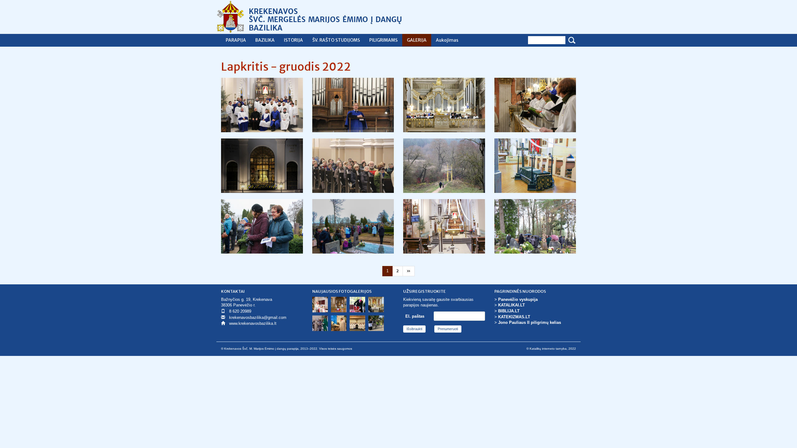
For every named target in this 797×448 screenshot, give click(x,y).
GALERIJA (417, 40)
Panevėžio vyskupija (518, 299)
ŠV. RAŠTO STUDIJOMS (336, 40)
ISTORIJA (293, 40)
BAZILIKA (265, 40)
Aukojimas (447, 40)
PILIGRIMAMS (383, 40)
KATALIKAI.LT (511, 305)
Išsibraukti (414, 329)
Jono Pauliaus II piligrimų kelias (529, 322)
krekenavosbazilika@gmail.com (257, 317)
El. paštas (414, 316)
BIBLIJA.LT (509, 311)
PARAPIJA (236, 40)
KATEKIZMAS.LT (514, 317)
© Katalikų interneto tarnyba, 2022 (551, 348)
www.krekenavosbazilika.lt (252, 323)
